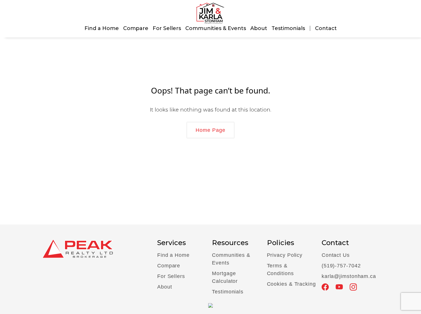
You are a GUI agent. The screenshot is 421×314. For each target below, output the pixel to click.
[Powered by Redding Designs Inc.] (210, 304)
